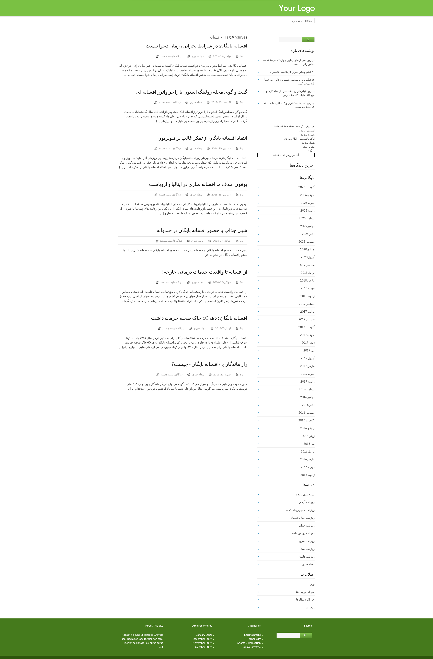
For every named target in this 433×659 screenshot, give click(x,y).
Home (308, 20)
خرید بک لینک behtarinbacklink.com (294, 126)
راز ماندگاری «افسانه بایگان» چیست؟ (209, 364)
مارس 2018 (307, 280)
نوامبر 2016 (307, 397)
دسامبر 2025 (307, 218)
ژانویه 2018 (307, 296)
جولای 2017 (307, 335)
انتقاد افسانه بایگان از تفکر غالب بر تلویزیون (202, 138)
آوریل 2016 (308, 451)
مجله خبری (197, 56)
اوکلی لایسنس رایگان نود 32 (299, 138)
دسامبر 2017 (307, 304)
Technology (254, 638)
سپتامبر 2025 (307, 241)
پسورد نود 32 (307, 134)
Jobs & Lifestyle (251, 646)
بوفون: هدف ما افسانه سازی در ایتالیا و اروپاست (198, 184)
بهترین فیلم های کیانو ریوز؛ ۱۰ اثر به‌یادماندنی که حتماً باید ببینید (289, 104)
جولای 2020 (307, 249)
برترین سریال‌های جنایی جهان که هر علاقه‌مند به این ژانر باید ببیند (289, 62)
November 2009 (202, 642)
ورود (312, 584)
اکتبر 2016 (308, 405)
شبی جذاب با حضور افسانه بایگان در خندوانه (202, 230)
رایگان (311, 150)
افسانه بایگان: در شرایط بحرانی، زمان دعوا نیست (196, 45)
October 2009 (203, 646)
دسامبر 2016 (307, 389)
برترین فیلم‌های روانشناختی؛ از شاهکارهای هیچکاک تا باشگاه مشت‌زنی (290, 93)
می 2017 (309, 350)
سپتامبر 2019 (307, 265)
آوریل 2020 (308, 257)
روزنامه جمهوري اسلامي (300, 510)
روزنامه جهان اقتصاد (303, 517)
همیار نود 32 (308, 142)
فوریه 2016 (308, 467)
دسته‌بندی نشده (305, 494)
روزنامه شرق (307, 541)
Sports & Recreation (249, 642)
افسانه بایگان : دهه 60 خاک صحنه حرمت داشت (199, 318)
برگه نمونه (296, 20)
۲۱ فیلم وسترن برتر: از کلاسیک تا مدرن (292, 72)
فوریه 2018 (308, 288)
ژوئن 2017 (308, 342)
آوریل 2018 (308, 272)
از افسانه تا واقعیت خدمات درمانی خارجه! (204, 272)
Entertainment (252, 634)
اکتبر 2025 (308, 234)
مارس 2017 (307, 366)
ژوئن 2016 (308, 436)
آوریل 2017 (308, 358)
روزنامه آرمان (307, 502)
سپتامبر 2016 (307, 412)
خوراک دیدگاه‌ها (305, 599)
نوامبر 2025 (307, 226)
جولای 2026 (307, 195)
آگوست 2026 (306, 187)
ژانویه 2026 (307, 210)
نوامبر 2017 (307, 311)
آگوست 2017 (306, 327)
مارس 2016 (307, 459)
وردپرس (310, 607)
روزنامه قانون (307, 556)
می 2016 (309, 443)
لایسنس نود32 (307, 130)
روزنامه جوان (307, 525)
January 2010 (204, 634)
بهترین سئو (309, 146)
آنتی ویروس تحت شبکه (286, 154)
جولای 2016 (307, 428)
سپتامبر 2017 (307, 319)
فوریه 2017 (308, 373)
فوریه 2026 (308, 202)
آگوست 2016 (306, 420)
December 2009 (202, 638)
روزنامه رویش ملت (303, 533)
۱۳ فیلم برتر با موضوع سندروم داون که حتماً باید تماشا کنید (289, 81)
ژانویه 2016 (307, 475)
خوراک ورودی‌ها (305, 591)
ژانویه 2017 (307, 381)
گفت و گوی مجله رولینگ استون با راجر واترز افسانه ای (191, 92)
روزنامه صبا (308, 549)
